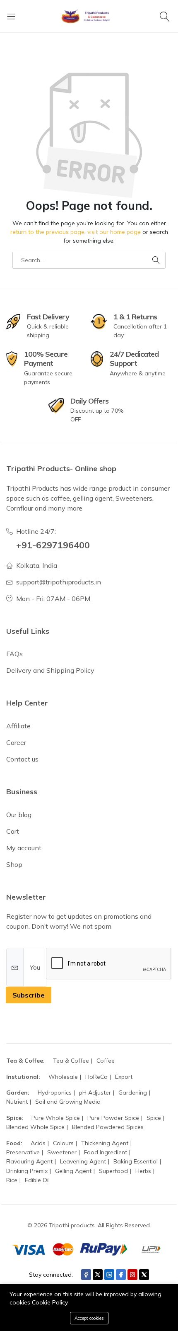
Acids (38, 1143)
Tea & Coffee (71, 1060)
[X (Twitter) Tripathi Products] (98, 1274)
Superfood (113, 1171)
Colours (63, 1143)
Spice (154, 1118)
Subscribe (28, 995)
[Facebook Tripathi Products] (86, 1274)
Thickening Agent (104, 1143)
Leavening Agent (83, 1161)
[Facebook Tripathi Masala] (121, 1274)
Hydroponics (55, 1092)
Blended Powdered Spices (108, 1127)
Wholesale (63, 1076)
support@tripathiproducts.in (58, 582)
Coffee (105, 1060)
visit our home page (114, 232)
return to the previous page (47, 232)
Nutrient (17, 1101)
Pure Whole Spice (55, 1118)
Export (123, 1076)
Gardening (132, 1092)
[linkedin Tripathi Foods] (109, 1274)
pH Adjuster (95, 1092)
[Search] (166, 16)
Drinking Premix (27, 1171)
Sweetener (62, 1152)
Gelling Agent (73, 1171)
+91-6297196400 (53, 544)
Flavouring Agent (29, 1161)
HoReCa (96, 1076)
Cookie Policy (50, 1302)
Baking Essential (135, 1161)
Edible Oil (37, 1180)
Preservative (23, 1152)
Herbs (143, 1171)
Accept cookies (89, 1318)
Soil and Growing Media (68, 1101)
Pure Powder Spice (113, 1118)
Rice (11, 1180)
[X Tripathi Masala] (144, 1274)
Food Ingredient (105, 1152)
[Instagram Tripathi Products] (132, 1274)
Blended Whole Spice (35, 1127)
